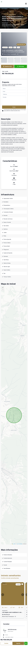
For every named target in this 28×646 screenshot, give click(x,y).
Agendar (18, 643)
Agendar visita (8, 66)
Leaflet (14, 543)
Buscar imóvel (5, 22)
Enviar (14, 107)
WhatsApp (21, 66)
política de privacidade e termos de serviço (14, 111)
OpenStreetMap (19, 543)
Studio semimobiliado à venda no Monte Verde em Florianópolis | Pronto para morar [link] (13, 25)
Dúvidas (6, 643)
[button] (3, 288)
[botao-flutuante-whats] (25, 643)
